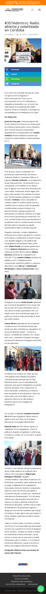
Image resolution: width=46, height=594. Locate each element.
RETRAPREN (33, 584)
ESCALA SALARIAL (22, 579)
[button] (40, 588)
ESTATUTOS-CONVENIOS (15, 584)
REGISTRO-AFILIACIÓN (21, 576)
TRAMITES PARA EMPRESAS (22, 581)
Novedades (33, 34)
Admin (11, 34)
